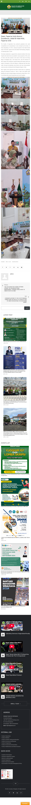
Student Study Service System (8, 761)
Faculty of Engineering (6, 743)
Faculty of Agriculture (6, 736)
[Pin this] (14, 267)
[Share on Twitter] (6, 267)
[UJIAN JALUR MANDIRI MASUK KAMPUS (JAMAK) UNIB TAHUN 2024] (15, 523)
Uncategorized (15, 261)
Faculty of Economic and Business (9, 741)
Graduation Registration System (8, 756)
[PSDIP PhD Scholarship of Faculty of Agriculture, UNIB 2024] (15, 492)
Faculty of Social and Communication (9, 744)
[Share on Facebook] (2, 267)
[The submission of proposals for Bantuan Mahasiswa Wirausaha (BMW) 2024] (15, 591)
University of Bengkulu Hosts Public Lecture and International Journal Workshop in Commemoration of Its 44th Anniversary (15, 402)
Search (27, 308)
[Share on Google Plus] (10, 267)
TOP (15, 783)
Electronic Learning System (7, 758)
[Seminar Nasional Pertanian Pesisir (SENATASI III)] (15, 329)
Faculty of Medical (5, 737)
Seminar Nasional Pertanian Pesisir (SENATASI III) (14, 341)
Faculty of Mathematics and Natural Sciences (11, 746)
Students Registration (6, 760)
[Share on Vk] (17, 267)
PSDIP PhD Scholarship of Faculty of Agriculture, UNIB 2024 (14, 506)
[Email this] (21, 267)
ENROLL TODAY (15, 703)
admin (3, 261)
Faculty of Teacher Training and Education (10, 739)
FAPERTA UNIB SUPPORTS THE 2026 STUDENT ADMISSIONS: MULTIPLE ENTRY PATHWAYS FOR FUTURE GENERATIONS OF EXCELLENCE (14, 371)
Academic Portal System (7, 754)
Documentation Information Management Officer (12, 763)
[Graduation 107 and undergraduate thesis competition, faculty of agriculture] (15, 460)
